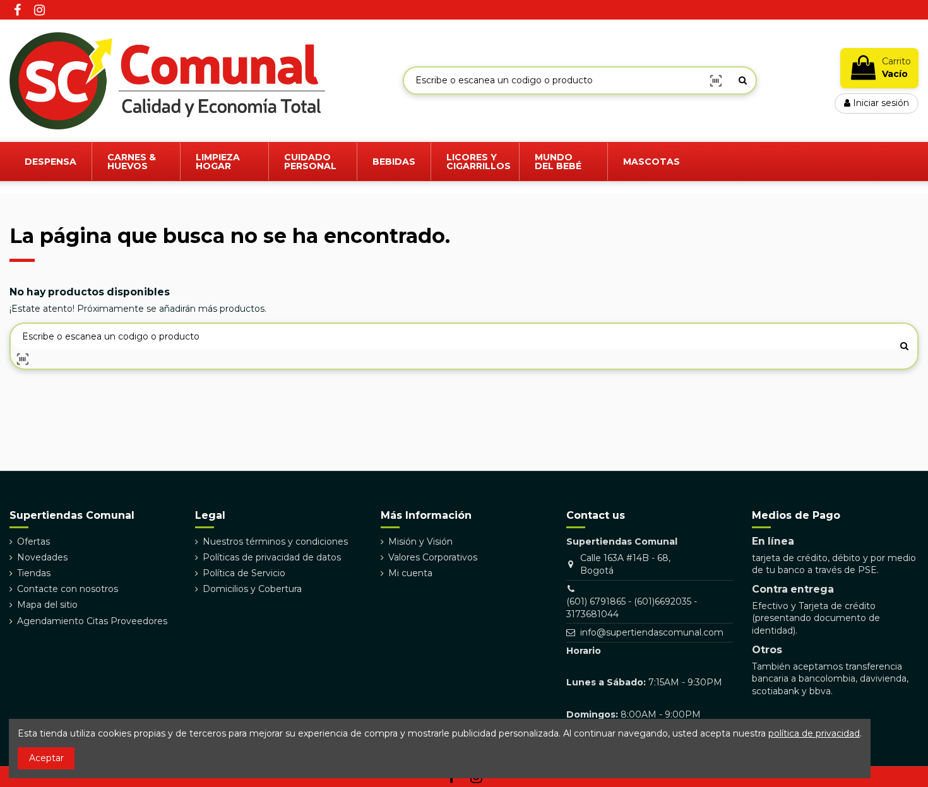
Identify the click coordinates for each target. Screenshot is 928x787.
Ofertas (33, 541)
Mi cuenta (410, 573)
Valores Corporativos (432, 557)
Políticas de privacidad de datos (272, 557)
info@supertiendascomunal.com (651, 632)
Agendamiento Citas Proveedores (92, 621)
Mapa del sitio (47, 604)
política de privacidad (814, 733)
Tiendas (34, 573)
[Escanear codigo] (716, 80)
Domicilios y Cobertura (252, 589)
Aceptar (46, 758)
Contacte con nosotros (67, 589)
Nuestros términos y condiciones (275, 541)
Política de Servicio (244, 573)
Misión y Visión (420, 541)
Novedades (42, 557)
